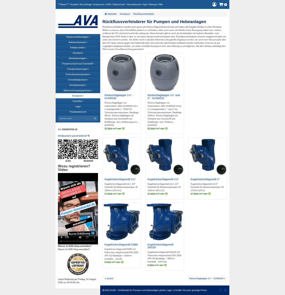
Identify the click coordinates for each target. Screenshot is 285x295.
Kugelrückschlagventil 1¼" (120, 179)
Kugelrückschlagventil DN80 (121, 244)
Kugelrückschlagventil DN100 (160, 246)
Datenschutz (119, 4)
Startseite (112, 14)
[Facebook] (221, 290)
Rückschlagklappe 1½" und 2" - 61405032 (164, 97)
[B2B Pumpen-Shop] (78, 21)
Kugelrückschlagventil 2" (205, 179)
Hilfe (160, 4)
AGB (108, 4)
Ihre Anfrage (86, 4)
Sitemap (153, 4)
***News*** (63, 4)
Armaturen (125, 14)
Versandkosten (134, 4)
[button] (214, 4)
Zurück (109, 278)
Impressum (98, 4)
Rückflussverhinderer (143, 14)
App (145, 4)
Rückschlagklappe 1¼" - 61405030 (118, 97)
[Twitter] (225, 290)
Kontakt (74, 4)
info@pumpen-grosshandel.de (73, 135)
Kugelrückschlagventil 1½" (163, 179)
